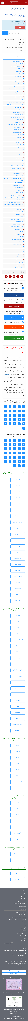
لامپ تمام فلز (20, 68)
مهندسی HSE (17, 570)
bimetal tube (18, 72)
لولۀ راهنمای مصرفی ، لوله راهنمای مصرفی (15, 104)
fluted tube (19, 138)
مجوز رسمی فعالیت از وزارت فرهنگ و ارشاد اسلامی (14, 978)
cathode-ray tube (17, 82)
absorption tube (17, 62)
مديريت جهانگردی (17, 658)
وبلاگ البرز (23, 899)
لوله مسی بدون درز (19, 119)
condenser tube (17, 97)
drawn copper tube (16, 117)
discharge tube (17, 112)
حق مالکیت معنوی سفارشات (19, 904)
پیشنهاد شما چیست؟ (20, 28)
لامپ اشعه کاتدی (20, 84)
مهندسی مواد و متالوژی (17, 522)
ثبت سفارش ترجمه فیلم (16, 338)
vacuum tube (18, 250)
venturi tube (18, 255)
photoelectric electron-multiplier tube (14, 179)
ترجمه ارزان (23, 922)
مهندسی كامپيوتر (17, 480)
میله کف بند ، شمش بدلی (18, 211)
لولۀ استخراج (20, 134)
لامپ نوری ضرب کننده (19, 170)
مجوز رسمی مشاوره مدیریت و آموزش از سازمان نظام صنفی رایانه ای (14, 994)
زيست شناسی (17, 751)
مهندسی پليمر (17, 528)
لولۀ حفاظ (21, 236)
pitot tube (19, 191)
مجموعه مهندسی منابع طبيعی (17, 860)
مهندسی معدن (17, 534)
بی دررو (21, 216)
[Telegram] (21, 276)
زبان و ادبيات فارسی (18, 676)
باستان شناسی (17, 712)
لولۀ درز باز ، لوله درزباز (19, 175)
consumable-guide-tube (15, 102)
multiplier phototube (16, 168)
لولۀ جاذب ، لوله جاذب (19, 63)
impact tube (18, 148)
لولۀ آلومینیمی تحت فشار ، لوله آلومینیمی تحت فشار (14, 205)
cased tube (18, 77)
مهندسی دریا (17, 600)
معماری (17, 873)
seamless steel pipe (16, 219)
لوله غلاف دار (20, 79)
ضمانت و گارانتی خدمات (20, 901)
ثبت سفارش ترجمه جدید (16, 295)
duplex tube (18, 123)
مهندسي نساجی (18, 540)
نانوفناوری (18, 776)
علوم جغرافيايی (18, 688)
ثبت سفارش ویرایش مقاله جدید (14, 306)
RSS (23, 931)
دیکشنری (6, 374)
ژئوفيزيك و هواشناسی (17, 782)
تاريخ (18, 706)
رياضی (17, 763)
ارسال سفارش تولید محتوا (16, 318)
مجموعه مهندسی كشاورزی (18, 854)
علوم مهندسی (17, 594)
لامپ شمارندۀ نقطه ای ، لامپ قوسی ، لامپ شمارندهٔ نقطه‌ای (14, 198)
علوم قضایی (17, 730)
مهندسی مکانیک (18, 498)
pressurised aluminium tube (14, 202)
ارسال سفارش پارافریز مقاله (16, 327)
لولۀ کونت (21, 160)
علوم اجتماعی (17, 664)
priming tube (18, 209)
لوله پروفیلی (21, 231)
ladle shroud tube (17, 163)
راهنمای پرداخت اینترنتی (20, 933)
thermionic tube (17, 245)
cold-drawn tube (17, 87)
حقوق (18, 628)
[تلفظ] (24, 21)
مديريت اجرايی (18, 694)
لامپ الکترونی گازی (19, 145)
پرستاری (17, 809)
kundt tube (19, 158)
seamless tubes (17, 224)
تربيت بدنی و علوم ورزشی (18, 640)
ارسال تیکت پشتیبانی (14, 971)
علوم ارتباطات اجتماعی (17, 670)
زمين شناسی (17, 770)
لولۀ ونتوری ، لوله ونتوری (18, 257)
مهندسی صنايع (18, 504)
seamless (19, 214)
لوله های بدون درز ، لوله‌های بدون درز (16, 226)
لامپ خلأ (21, 252)
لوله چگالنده (21, 99)
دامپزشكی (18, 827)
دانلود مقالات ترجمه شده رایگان (19, 917)
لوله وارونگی (21, 155)
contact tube (18, 107)
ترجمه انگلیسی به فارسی (20, 912)
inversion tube (18, 153)
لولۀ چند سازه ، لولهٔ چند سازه (17, 94)
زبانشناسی (18, 718)
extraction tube (17, 133)
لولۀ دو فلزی (21, 74)
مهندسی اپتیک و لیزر (18, 576)
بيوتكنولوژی (18, 815)
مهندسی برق (17, 486)
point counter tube (16, 196)
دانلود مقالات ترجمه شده (20, 915)
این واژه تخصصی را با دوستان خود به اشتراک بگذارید (14, 272)
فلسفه (18, 682)
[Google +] (10, 276)
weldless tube (18, 260)
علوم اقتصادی (17, 652)
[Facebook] (17, 276)
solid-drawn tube (17, 240)
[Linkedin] (6, 276)
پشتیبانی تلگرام (14, 974)
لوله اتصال (21, 109)
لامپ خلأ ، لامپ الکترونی (18, 129)
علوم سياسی (17, 700)
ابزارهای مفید (23, 938)
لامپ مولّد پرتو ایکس (19, 267)
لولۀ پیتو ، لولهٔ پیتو (19, 192)
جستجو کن (5, 33)
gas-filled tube (18, 143)
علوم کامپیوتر (17, 788)
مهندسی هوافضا (18, 564)
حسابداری (18, 615)
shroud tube (18, 235)
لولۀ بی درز (21, 242)
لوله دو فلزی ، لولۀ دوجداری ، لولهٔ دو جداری (15, 124)
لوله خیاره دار (20, 140)
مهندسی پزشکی (18, 516)
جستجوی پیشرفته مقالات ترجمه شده (17, 920)
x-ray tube (19, 265)
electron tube (18, 128)
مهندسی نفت (17, 546)
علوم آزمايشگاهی (17, 833)
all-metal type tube (16, 67)
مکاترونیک (18, 582)
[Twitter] (14, 276)
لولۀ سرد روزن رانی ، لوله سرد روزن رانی (16, 89)
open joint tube (17, 173)
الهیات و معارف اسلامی (17, 724)
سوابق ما (24, 894)
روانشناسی (18, 634)
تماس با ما (23, 896)
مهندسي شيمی (18, 510)
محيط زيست (17, 552)
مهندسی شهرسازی (17, 558)
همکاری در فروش (22, 936)
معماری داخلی (18, 879)
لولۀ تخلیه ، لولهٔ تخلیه (19, 114)
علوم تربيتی (18, 646)
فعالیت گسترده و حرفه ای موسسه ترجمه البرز (14, 1009)
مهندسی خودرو (18, 588)
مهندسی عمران (18, 492)
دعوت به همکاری (22, 906)
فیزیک (17, 757)
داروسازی (17, 821)
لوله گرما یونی (20, 247)
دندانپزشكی (17, 839)
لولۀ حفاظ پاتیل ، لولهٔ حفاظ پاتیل (17, 165)
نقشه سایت (23, 940)
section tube (18, 230)
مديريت (17, 621)
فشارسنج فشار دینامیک (18, 150)
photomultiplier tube (16, 185)
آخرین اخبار (23, 928)
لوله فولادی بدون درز (19, 221)
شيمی (17, 745)
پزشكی (17, 803)
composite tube (17, 92)
